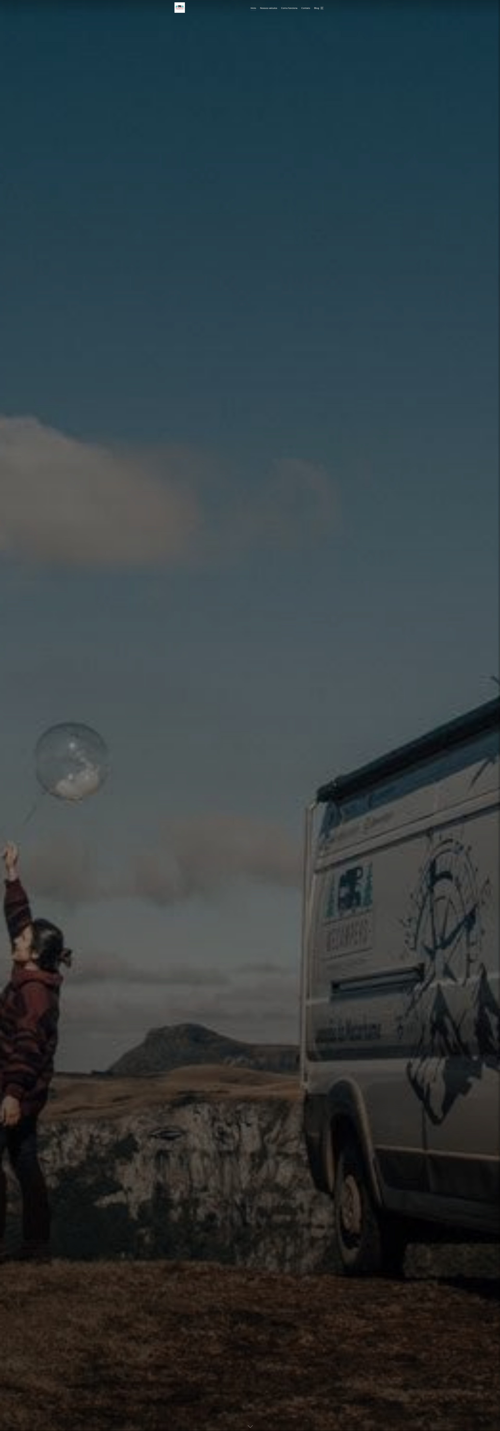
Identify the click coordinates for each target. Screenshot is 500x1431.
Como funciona (289, 8)
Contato (305, 8)
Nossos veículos (268, 8)
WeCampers (250, 637)
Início (253, 8)
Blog (316, 8)
